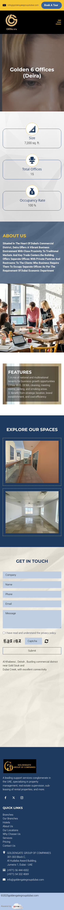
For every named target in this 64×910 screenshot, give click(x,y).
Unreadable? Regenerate (46, 641)
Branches (8, 814)
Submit (32, 650)
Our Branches (10, 818)
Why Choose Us (11, 834)
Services (7, 838)
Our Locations (10, 830)
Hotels (6, 822)
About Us (8, 826)
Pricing (6, 841)
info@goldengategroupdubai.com (23, 5)
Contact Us (9, 845)
